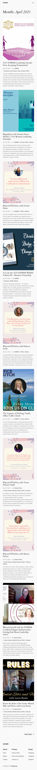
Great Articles (21, 71)
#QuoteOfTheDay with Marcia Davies (16, 555)
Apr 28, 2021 (6, 211)
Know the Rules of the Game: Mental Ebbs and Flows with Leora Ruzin (18, 704)
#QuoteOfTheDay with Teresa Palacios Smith (16, 483)
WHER (11, 281)
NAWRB (5, 3)
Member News (16, 490)
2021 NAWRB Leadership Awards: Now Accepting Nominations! (17, 64)
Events (22, 142)
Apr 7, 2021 (6, 709)
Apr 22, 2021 (6, 488)
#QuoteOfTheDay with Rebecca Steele (16, 347)
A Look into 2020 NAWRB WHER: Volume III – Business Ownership (18, 274)
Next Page (29, 734)
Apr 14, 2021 (6, 559)
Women (31, 142)
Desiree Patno (18, 488)
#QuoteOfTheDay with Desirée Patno (16, 207)
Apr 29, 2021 (6, 68)
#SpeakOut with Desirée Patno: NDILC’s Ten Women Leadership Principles (17, 136)
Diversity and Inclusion (10, 71)
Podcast (28, 490)
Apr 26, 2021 (6, 352)
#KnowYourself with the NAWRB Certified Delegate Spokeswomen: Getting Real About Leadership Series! (17, 631)
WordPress (14, 766)
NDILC (28, 71)
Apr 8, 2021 (6, 637)
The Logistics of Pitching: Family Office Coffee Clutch (17, 414)
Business (6, 281)
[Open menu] (33, 3)
